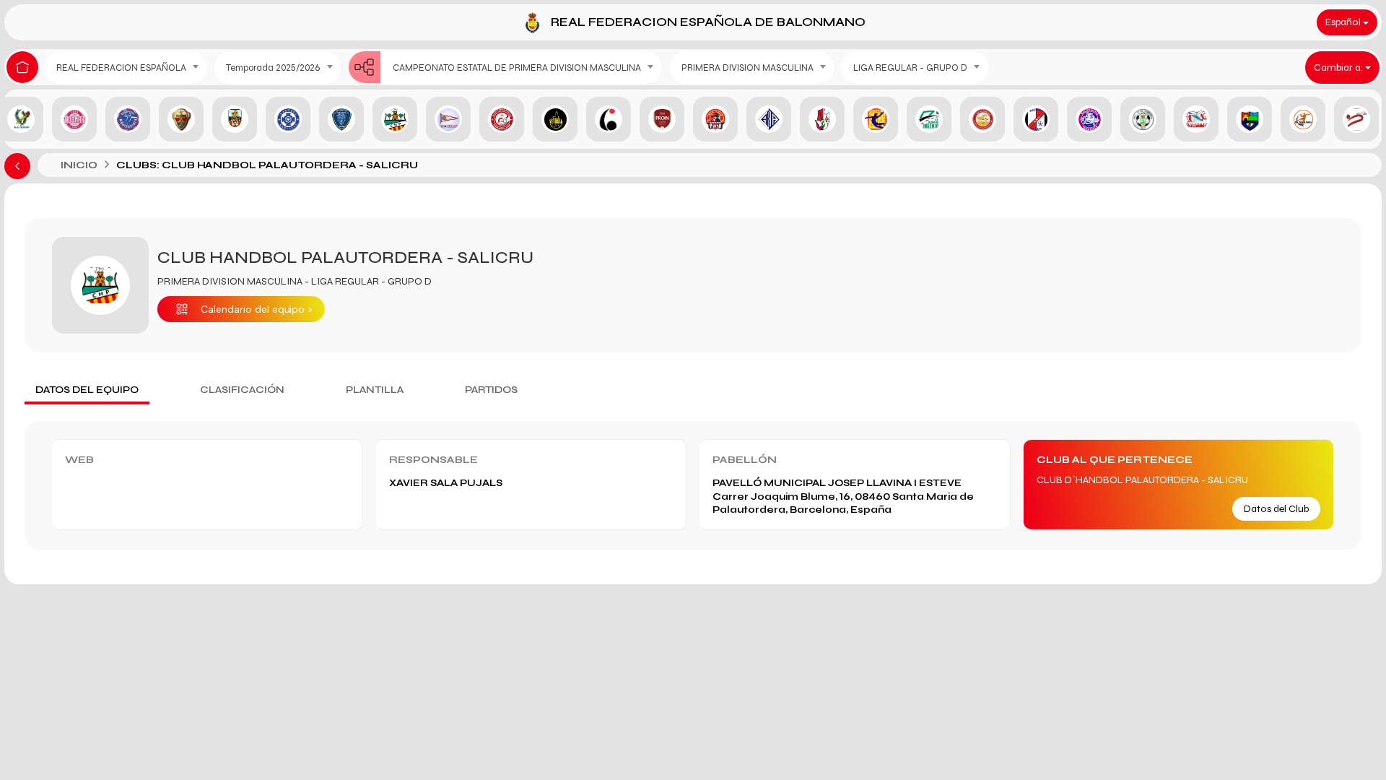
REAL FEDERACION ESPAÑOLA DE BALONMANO (708, 22)
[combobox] (125, 67)
